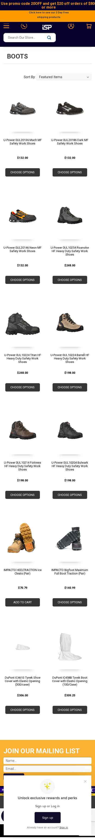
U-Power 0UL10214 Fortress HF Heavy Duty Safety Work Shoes (22, 466)
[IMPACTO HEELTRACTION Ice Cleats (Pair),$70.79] (22, 540)
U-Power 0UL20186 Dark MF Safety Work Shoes (69, 141)
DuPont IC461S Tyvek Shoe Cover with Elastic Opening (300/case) (22, 681)
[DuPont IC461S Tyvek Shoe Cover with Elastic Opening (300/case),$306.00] (22, 648)
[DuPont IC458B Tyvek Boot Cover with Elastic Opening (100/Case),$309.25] (70, 648)
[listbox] (64, 77)
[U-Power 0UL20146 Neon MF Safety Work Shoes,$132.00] (22, 218)
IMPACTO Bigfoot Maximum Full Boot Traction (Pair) (69, 571)
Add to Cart (22, 602)
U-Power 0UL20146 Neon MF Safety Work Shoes (22, 249)
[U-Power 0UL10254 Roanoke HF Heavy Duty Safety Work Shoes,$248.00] (70, 218)
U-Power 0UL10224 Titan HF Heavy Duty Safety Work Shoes (22, 358)
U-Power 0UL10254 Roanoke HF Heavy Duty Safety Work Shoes (70, 251)
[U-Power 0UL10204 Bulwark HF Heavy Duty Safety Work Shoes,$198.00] (70, 433)
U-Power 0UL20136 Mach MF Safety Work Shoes (22, 141)
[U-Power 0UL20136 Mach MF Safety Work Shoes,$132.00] (22, 110)
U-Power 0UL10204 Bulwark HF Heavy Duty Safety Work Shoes (69, 466)
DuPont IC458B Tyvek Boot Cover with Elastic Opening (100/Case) (69, 681)
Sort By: (30, 77)
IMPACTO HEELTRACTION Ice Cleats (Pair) (23, 571)
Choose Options (22, 172)
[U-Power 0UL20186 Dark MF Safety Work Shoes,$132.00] (70, 110)
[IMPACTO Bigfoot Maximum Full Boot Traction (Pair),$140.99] (70, 540)
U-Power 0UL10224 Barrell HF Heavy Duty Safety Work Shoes (69, 358)
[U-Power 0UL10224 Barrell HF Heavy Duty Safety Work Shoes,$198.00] (70, 325)
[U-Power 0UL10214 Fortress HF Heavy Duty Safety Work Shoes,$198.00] (22, 433)
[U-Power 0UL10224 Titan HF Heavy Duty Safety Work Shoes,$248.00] (22, 325)
